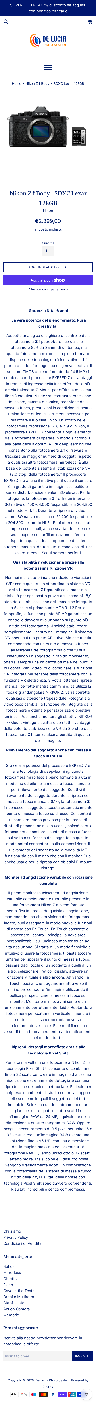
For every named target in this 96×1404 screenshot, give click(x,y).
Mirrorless (12, 1272)
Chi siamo (12, 1231)
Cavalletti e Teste (19, 1291)
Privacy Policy (15, 1237)
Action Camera (16, 1309)
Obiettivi (10, 1279)
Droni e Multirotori (19, 1297)
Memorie (11, 1315)
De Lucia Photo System (52, 1380)
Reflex (9, 1266)
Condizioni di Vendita (22, 1243)
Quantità (48, 243)
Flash (8, 1285)
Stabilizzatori (15, 1303)
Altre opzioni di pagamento (48, 289)
